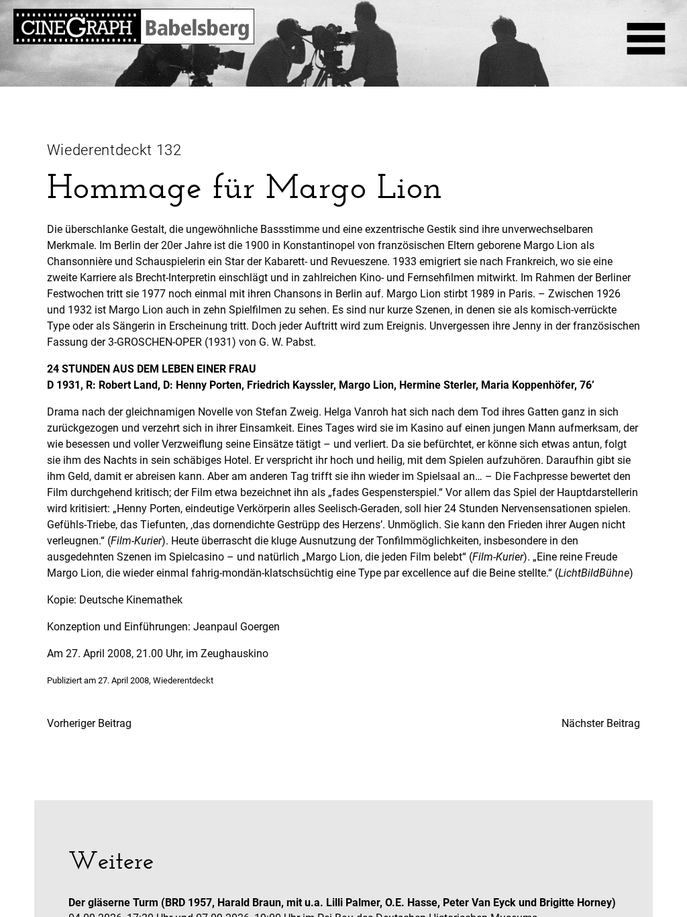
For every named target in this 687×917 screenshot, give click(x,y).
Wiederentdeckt (183, 680)
